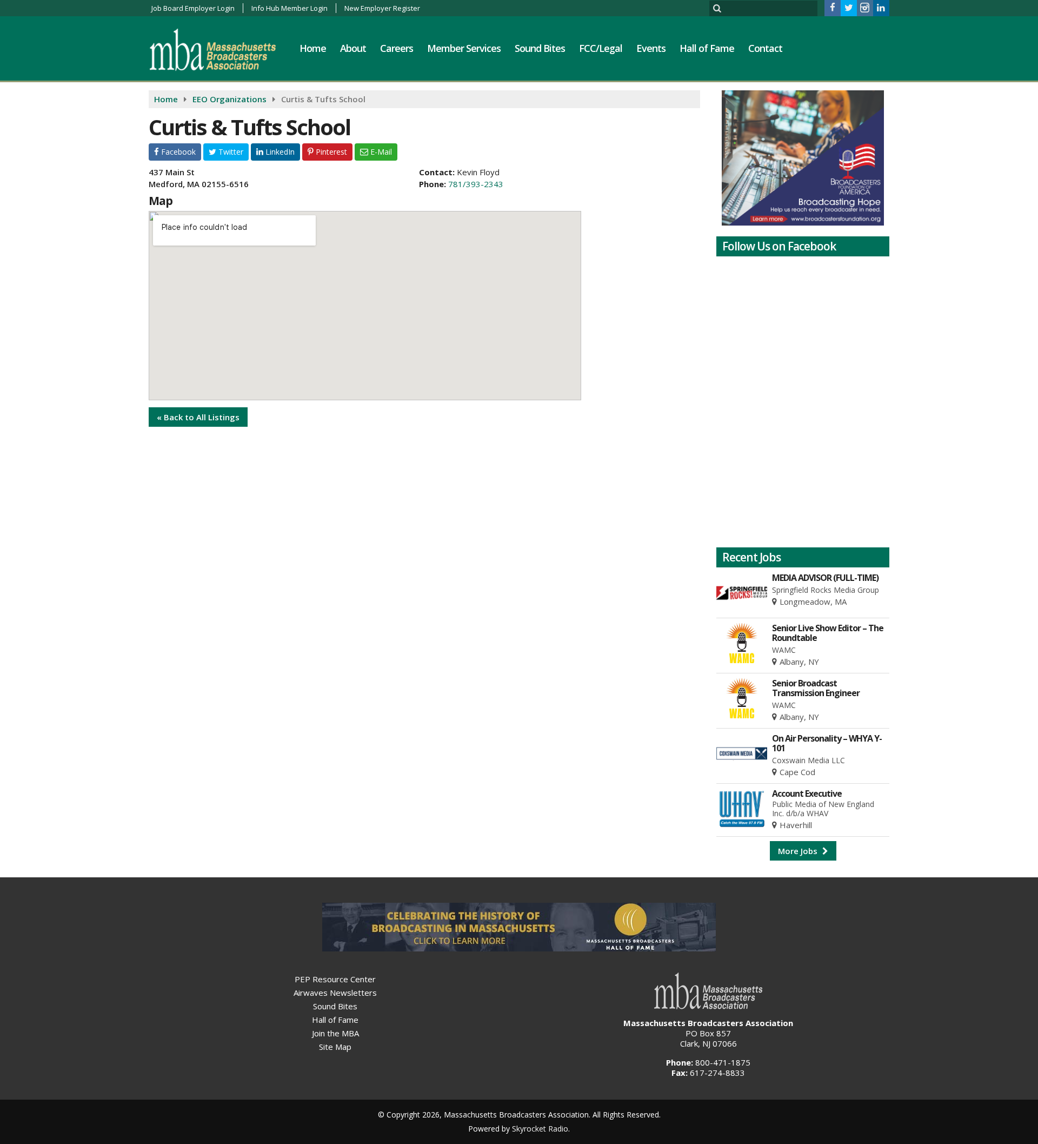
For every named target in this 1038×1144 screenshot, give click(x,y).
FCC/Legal (600, 48)
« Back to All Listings (198, 417)
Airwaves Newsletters (335, 992)
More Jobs (799, 850)
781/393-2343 (475, 183)
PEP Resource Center (335, 979)
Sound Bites (540, 48)
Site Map (335, 1046)
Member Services (464, 48)
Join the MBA (335, 1033)
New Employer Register (382, 8)
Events (651, 48)
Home (313, 48)
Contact (765, 48)
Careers (396, 48)
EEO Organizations (229, 99)
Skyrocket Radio (540, 1128)
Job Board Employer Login (193, 8)
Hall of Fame (707, 48)
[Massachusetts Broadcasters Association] (221, 49)
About (353, 48)
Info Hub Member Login (289, 8)
